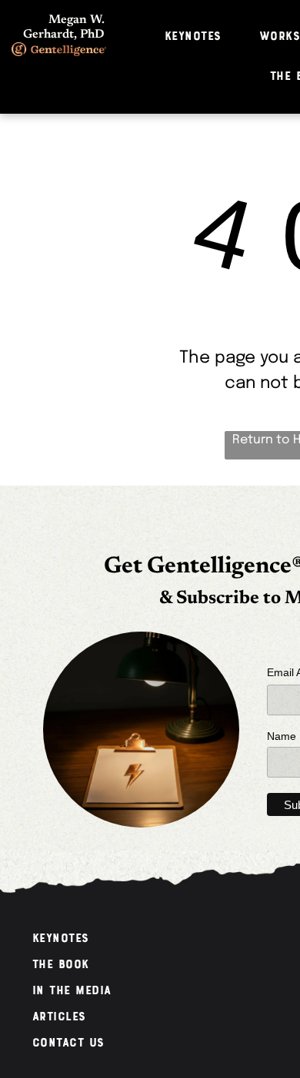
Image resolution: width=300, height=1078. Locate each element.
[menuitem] (199, 37)
